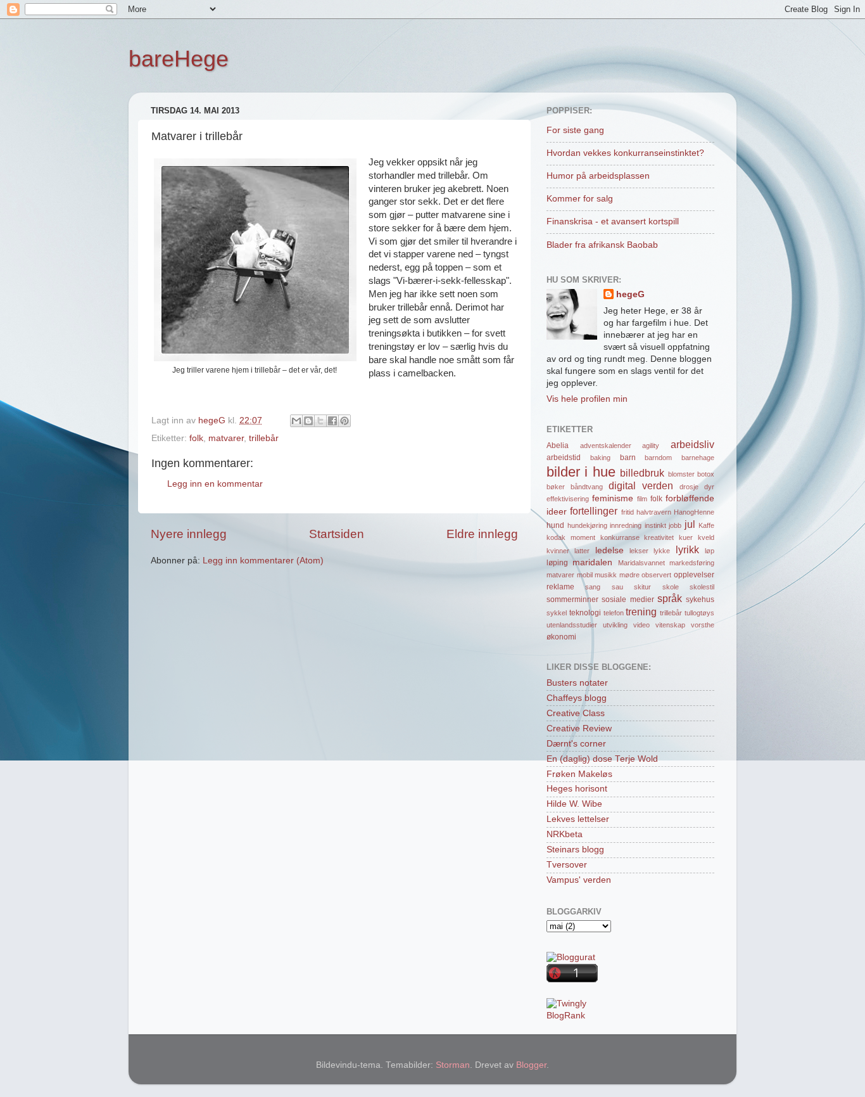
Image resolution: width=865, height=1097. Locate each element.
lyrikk (687, 549)
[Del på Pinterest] (344, 420)
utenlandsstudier (571, 625)
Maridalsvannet (641, 563)
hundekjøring (587, 525)
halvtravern (653, 512)
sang (592, 587)
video (641, 625)
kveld (706, 537)
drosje (688, 487)
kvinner (557, 551)
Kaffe (706, 525)
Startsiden (336, 534)
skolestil (702, 587)
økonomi (561, 636)
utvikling (615, 625)
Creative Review (579, 728)
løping (557, 562)
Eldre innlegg (482, 534)
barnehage (697, 457)
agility (650, 445)
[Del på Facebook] (332, 420)
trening (641, 611)
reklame (560, 586)
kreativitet (659, 537)
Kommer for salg (579, 198)
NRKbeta (564, 834)
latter (582, 551)
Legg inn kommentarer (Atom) (263, 560)
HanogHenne (694, 512)
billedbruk (642, 472)
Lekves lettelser (577, 819)
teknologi (585, 612)
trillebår (264, 438)
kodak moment (570, 537)
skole (670, 587)
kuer (686, 537)
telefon (613, 613)
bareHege (179, 59)
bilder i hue (581, 472)
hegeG (630, 294)
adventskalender (605, 445)
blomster (681, 474)
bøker (555, 487)
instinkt (655, 525)
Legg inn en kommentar (215, 484)
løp (709, 551)
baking (600, 457)
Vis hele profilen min (587, 399)
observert (656, 575)
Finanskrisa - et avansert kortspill (612, 221)
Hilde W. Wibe (574, 804)
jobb (675, 525)
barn (628, 457)
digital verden (641, 485)
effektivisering (567, 499)
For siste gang (575, 130)
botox (705, 474)
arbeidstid (563, 457)
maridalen (592, 562)
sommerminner (572, 599)
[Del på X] (320, 420)
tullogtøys (699, 613)
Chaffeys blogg (576, 698)
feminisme (612, 498)
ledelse (609, 550)
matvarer (226, 438)
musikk (606, 575)
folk (196, 438)
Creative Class (575, 713)
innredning (625, 525)
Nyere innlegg (189, 534)
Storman (453, 1065)
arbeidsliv (692, 444)
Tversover (566, 864)
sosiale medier (627, 599)
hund (555, 525)
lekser (638, 551)
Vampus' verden (578, 880)
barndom (658, 457)
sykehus (700, 599)
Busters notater (577, 683)
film (642, 499)
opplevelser (694, 574)
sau (617, 587)
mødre (629, 575)
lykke (661, 551)
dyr (709, 487)
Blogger (531, 1065)
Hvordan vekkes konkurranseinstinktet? (625, 153)
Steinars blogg (575, 849)
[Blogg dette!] (308, 420)
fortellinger (593, 510)
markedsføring (691, 563)
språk (669, 598)
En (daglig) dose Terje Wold (602, 759)
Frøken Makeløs (579, 774)
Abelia (557, 445)
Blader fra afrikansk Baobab (602, 245)
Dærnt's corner (576, 743)
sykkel (556, 613)
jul (690, 524)
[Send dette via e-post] (296, 420)
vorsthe (702, 625)
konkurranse (620, 537)
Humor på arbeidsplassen (598, 176)
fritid (627, 512)
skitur (642, 587)
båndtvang (587, 487)
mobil (585, 575)
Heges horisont (576, 788)
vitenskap (670, 625)
